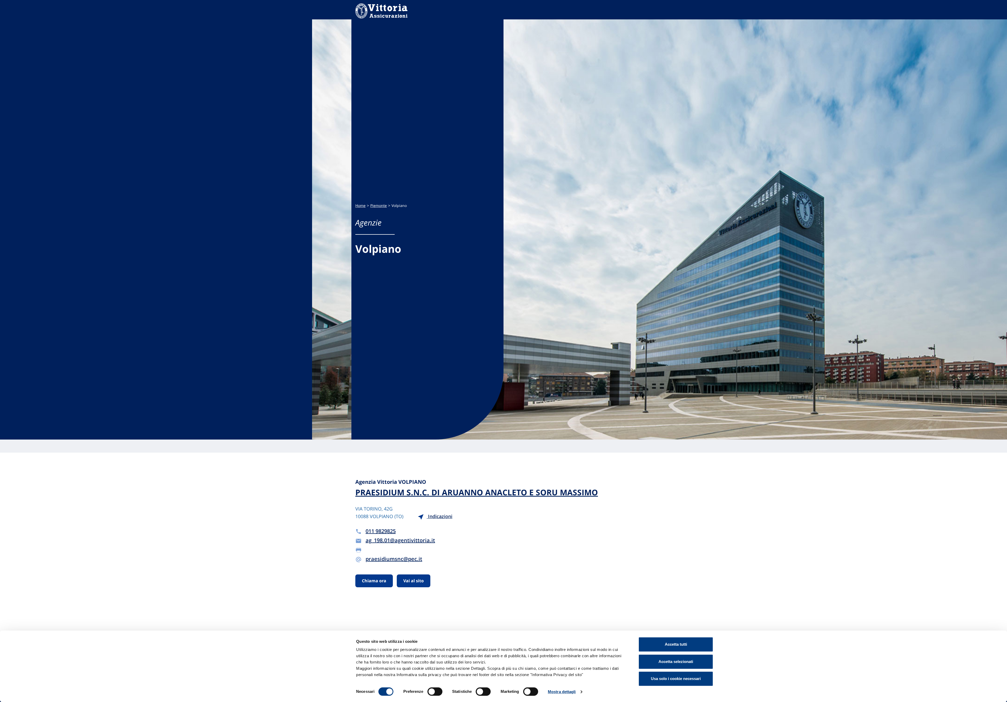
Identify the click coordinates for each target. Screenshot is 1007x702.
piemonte (378, 205)
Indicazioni (439, 516)
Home (360, 205)
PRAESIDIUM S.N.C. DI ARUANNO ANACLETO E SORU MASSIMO (476, 492)
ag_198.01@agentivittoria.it (400, 540)
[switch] (434, 691)
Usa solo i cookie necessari (676, 678)
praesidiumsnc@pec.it (394, 558)
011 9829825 (381, 531)
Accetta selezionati (675, 661)
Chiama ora (374, 581)
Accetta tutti (676, 644)
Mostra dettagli (562, 691)
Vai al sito (413, 581)
